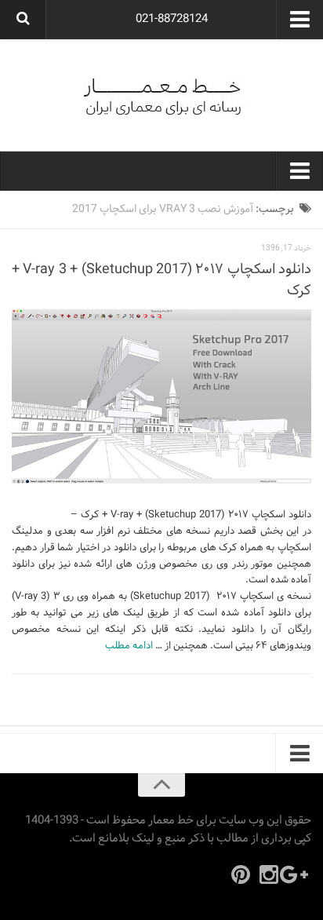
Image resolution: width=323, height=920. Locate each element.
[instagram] (269, 874)
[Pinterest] (241, 874)
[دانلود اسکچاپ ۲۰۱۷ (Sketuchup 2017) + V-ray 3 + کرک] (161, 396)
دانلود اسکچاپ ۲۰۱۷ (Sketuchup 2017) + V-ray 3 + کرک (161, 280)
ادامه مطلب (129, 646)
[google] (297, 874)
